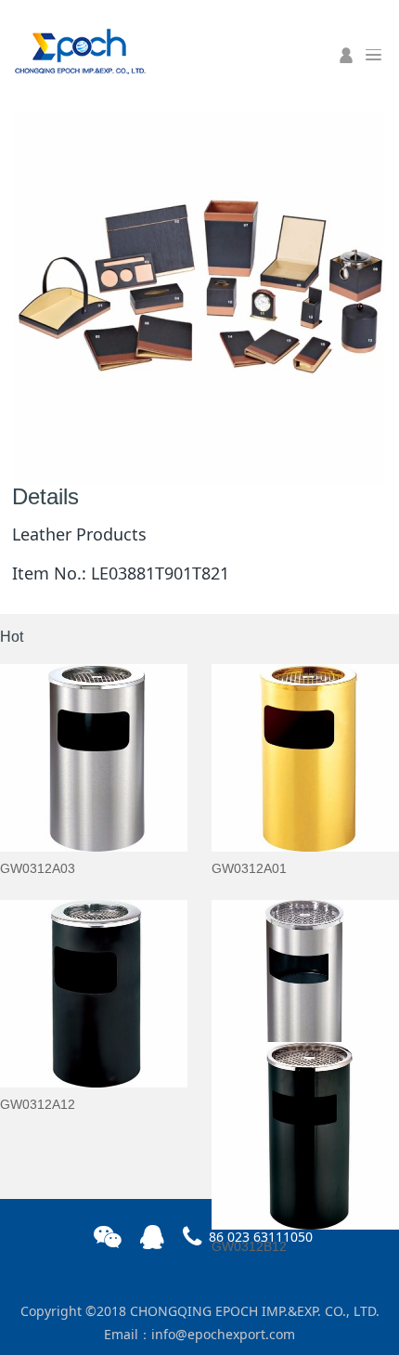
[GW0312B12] (305, 1136)
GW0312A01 (249, 868)
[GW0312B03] (305, 994)
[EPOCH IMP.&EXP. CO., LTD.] (78, 49)
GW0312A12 (37, 1104)
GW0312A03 (37, 868)
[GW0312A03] (93, 758)
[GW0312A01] (305, 758)
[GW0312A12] (93, 994)
